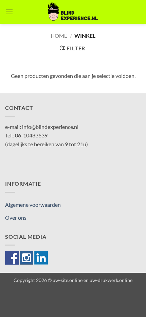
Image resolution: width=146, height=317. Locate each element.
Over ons (15, 217)
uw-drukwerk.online (111, 280)
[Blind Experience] (73, 12)
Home (59, 35)
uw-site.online (68, 280)
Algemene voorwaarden (33, 204)
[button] (9, 11)
